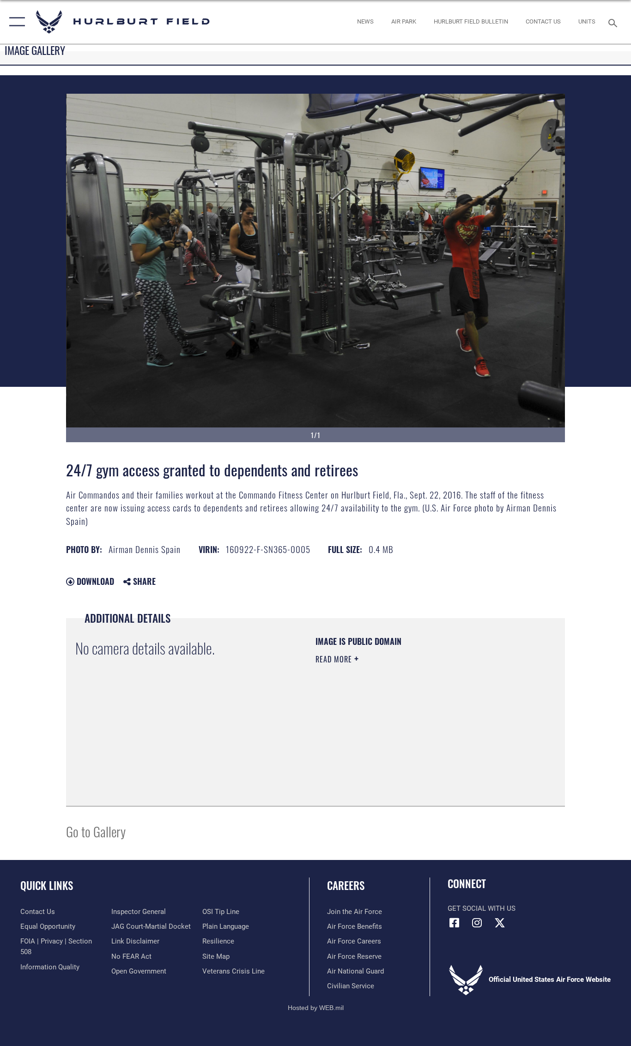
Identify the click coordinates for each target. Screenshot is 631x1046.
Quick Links (46, 885)
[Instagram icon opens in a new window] (477, 923)
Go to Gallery (96, 831)
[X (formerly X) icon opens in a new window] (500, 923)
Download (94, 581)
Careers (345, 885)
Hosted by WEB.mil (316, 1007)
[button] (15, 22)
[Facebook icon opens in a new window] (454, 923)
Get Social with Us (482, 908)
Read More (335, 659)
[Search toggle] (614, 22)
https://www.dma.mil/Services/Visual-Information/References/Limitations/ (424, 730)
